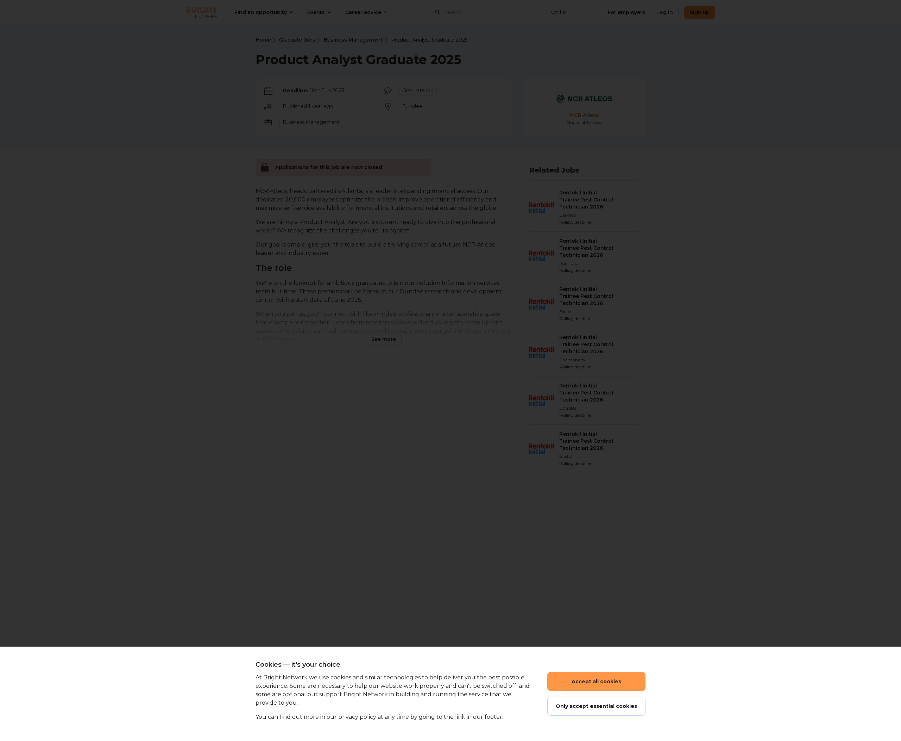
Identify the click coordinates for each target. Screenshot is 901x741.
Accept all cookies (596, 681)
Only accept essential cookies (596, 706)
